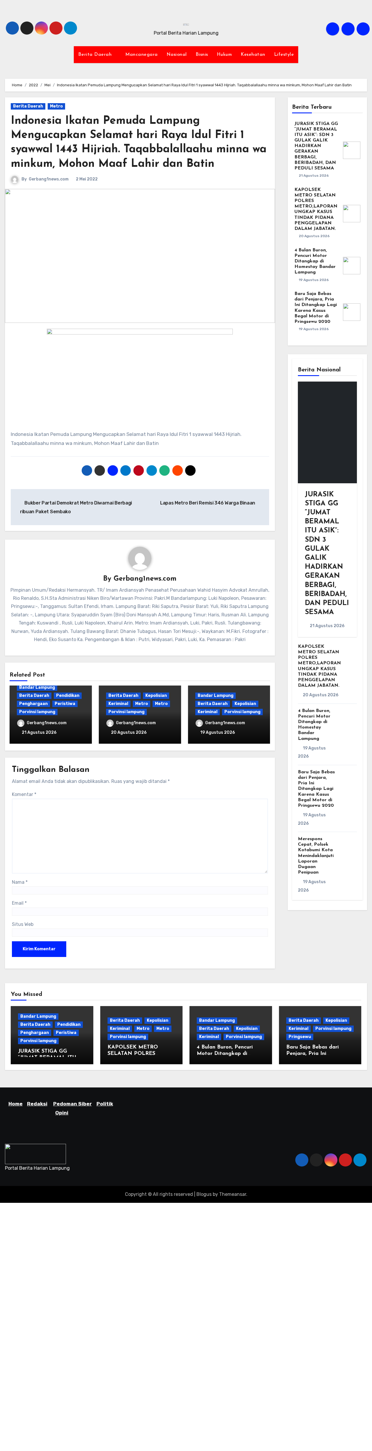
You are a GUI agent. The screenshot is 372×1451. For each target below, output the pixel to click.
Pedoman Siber (72, 1104)
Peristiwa (65, 703)
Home (15, 1104)
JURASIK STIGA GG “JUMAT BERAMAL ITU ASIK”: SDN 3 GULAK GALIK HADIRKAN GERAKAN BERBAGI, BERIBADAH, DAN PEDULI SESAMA (316, 146)
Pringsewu (300, 1036)
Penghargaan (33, 703)
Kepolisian (156, 695)
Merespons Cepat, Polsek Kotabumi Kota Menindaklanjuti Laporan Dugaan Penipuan (316, 856)
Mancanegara (141, 54)
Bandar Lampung (37, 687)
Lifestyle (284, 54)
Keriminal (118, 703)
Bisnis (202, 54)
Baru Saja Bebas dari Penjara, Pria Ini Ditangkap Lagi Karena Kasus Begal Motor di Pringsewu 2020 (316, 789)
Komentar (24, 794)
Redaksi (37, 1104)
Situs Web (22, 924)
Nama (20, 882)
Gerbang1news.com (49, 179)
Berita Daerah (95, 54)
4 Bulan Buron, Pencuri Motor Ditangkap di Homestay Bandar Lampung (315, 261)
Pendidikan (67, 695)
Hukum (224, 54)
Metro (56, 106)
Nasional (177, 54)
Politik (104, 1104)
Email (19, 903)
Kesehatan (253, 54)
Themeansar (232, 1194)
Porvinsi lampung (37, 711)
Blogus (204, 1194)
